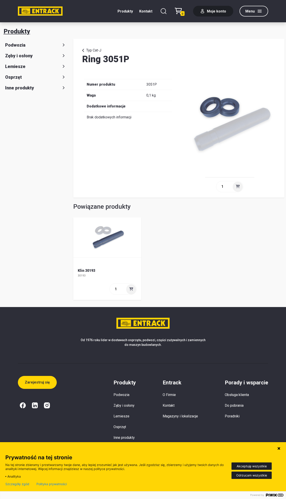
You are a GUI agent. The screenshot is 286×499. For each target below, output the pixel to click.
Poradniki (232, 416)
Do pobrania (234, 405)
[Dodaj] (238, 187)
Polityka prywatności (51, 484)
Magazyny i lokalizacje (180, 416)
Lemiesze (15, 66)
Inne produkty (19, 88)
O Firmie (169, 395)
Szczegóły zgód (17, 484)
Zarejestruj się (37, 382)
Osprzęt (13, 77)
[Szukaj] (163, 11)
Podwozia (15, 45)
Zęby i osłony (19, 55)
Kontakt (145, 11)
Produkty (125, 11)
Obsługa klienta (237, 395)
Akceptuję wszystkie (252, 466)
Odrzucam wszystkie (251, 475)
